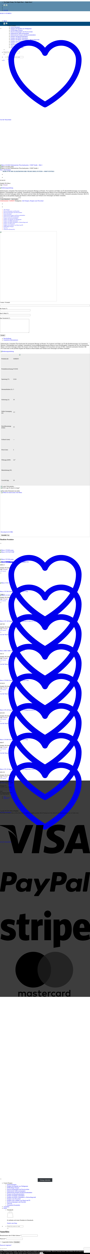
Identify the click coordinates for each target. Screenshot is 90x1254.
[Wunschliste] (0, 28)
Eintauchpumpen (15, 27)
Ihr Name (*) (3, 308)
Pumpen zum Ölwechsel (36, 201)
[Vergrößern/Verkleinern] (0, 1248)
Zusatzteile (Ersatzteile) (9, 229)
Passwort (3, 1238)
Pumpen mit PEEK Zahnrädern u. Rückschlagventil (16, 222)
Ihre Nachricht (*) (5, 318)
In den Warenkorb (5, 199)
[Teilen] (4, 1248)
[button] (5, 21)
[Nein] (43, 1253)
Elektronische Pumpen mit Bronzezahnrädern (14, 215)
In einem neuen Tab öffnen (14, 492)
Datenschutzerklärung (9, 797)
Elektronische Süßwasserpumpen (11, 216)
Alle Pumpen (7, 170)
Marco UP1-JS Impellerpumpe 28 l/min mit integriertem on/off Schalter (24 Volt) (22, 769)
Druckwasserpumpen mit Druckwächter (13, 212)
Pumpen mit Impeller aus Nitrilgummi (21, 28)
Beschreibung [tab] (7, 338)
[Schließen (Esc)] (6, 1248)
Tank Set (6, 228)
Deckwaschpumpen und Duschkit (11, 211)
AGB (5, 796)
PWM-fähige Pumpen (9, 226)
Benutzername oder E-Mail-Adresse (10, 1235)
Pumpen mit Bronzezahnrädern (11, 218)
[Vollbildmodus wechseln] (2, 1248)
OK (41, 1253)
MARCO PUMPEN (5, 13)
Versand (5, 185)
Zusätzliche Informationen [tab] (11, 340)
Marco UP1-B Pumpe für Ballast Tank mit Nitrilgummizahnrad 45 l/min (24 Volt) (22, 710)
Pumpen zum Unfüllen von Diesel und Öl (13, 225)
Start (1, 170)
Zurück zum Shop (12, 1223)
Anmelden (16, 1242)
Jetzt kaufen (14, 199)
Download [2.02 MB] (7, 532)
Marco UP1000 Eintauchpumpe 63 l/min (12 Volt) (14, 739)
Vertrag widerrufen (45, 1180)
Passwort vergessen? (5, 1245)
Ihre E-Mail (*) (4, 313)
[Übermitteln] (7, 1228)
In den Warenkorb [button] (3, 719)
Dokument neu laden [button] (14, 491)
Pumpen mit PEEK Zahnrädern (11, 221)
